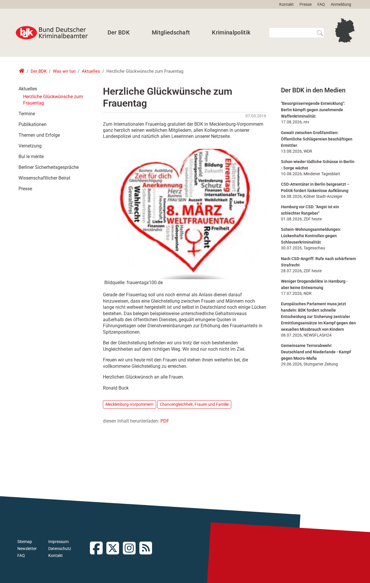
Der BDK (119, 32)
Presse (305, 4)
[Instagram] (131, 548)
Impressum (58, 541)
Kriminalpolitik (231, 32)
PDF (164, 421)
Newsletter (27, 548)
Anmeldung (341, 4)
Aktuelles (91, 71)
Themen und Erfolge (39, 135)
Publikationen (32, 124)
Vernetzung (30, 146)
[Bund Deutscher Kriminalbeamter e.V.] (52, 32)
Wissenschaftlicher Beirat (44, 178)
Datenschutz (59, 548)
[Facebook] (98, 548)
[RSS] (147, 548)
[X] (114, 548)
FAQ (321, 4)
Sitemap (24, 541)
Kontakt (286, 4)
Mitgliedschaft (171, 32)
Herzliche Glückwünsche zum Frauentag (53, 100)
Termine (26, 113)
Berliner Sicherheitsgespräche (48, 167)
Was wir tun (64, 71)
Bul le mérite (31, 156)
